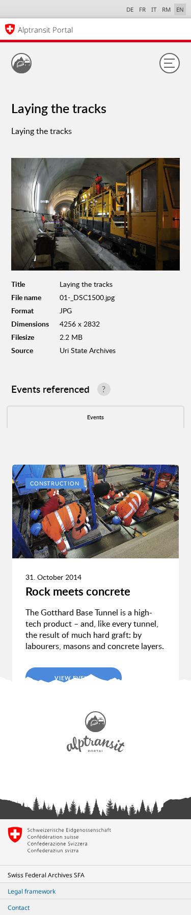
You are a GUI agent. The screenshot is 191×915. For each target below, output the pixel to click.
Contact (19, 907)
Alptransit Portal (45, 29)
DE (129, 9)
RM (166, 9)
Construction (54, 483)
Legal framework (32, 891)
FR (142, 9)
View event (73, 678)
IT (153, 9)
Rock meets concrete (77, 591)
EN (180, 9)
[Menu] (169, 63)
